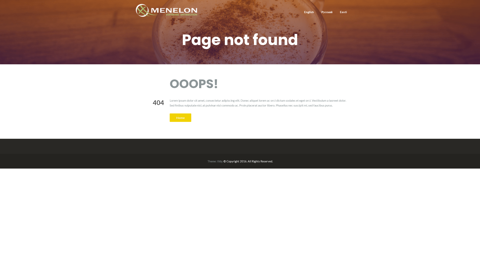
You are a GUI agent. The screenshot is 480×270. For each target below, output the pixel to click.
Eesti (343, 12)
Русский (326, 12)
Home (180, 117)
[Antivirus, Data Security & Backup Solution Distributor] (167, 10)
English (309, 12)
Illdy (219, 161)
